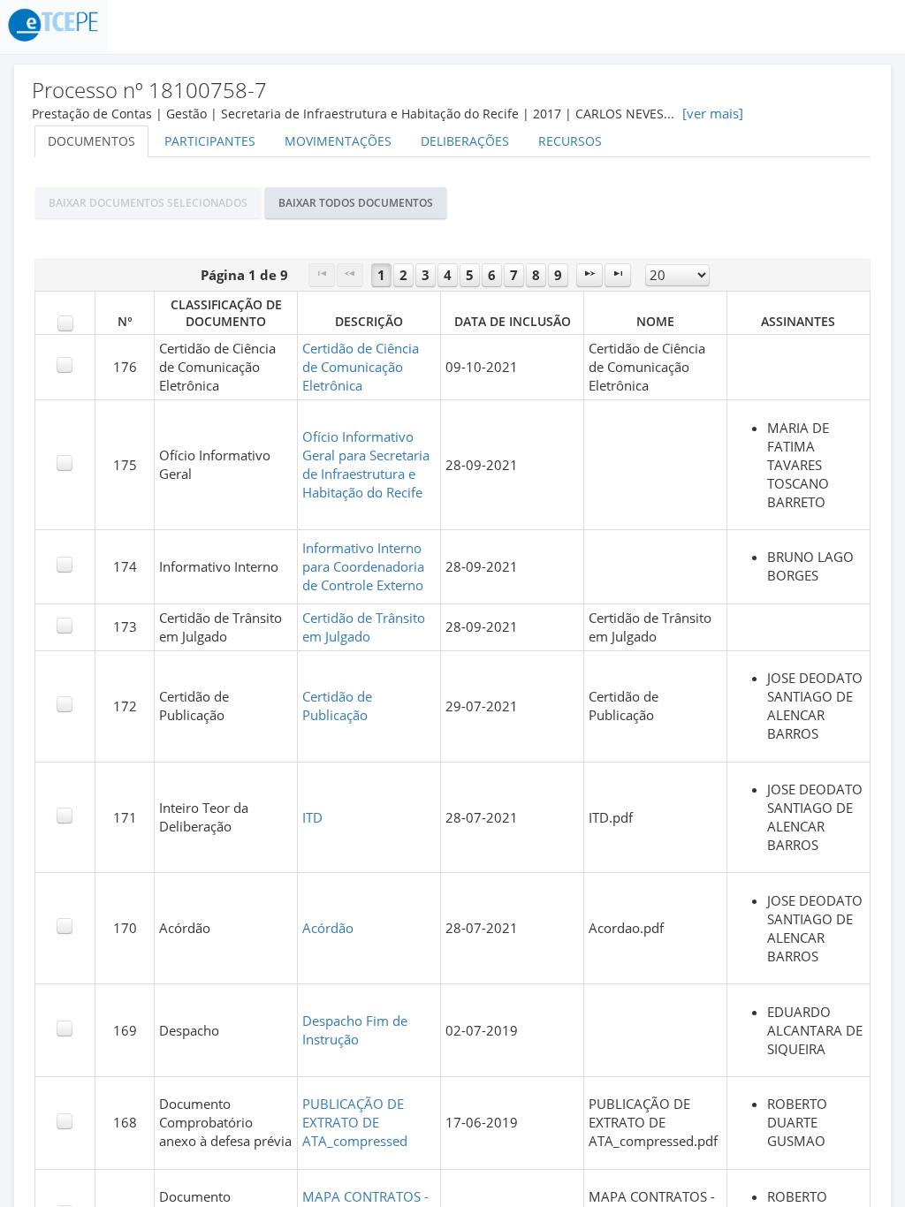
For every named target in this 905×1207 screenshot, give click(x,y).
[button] (148, 202)
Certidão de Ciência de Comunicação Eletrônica (360, 367)
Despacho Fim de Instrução (354, 1030)
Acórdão (328, 928)
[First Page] (321, 275)
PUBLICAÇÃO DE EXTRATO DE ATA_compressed (354, 1122)
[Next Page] (589, 275)
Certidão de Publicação (337, 706)
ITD (312, 817)
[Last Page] (618, 275)
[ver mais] (712, 113)
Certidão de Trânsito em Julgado (363, 627)
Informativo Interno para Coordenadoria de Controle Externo (363, 567)
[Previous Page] (350, 275)
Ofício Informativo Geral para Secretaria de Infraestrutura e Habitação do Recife (366, 465)
